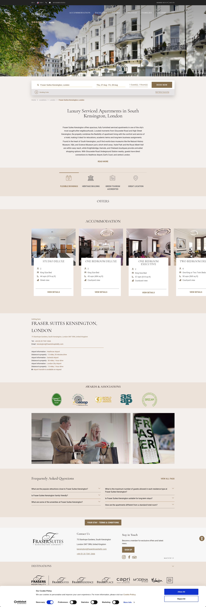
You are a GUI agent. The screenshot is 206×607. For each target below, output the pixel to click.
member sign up (162, 2)
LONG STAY (130, 13)
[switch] (73, 602)
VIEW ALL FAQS (168, 478)
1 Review (51, 22)
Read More (103, 161)
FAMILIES (147, 13)
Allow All (181, 592)
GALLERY (161, 13)
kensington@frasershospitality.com (50, 344)
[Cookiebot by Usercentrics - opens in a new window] (20, 602)
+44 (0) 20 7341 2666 (43, 341)
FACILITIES (101, 13)
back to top (168, 558)
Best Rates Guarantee (162, 92)
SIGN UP (128, 549)
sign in (172, 2)
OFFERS (116, 13)
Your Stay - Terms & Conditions (103, 522)
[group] (80, 438)
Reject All (181, 599)
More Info (128, 602)
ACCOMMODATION (79, 13)
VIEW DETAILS (53, 292)
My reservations (59, 2)
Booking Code (44, 92)
